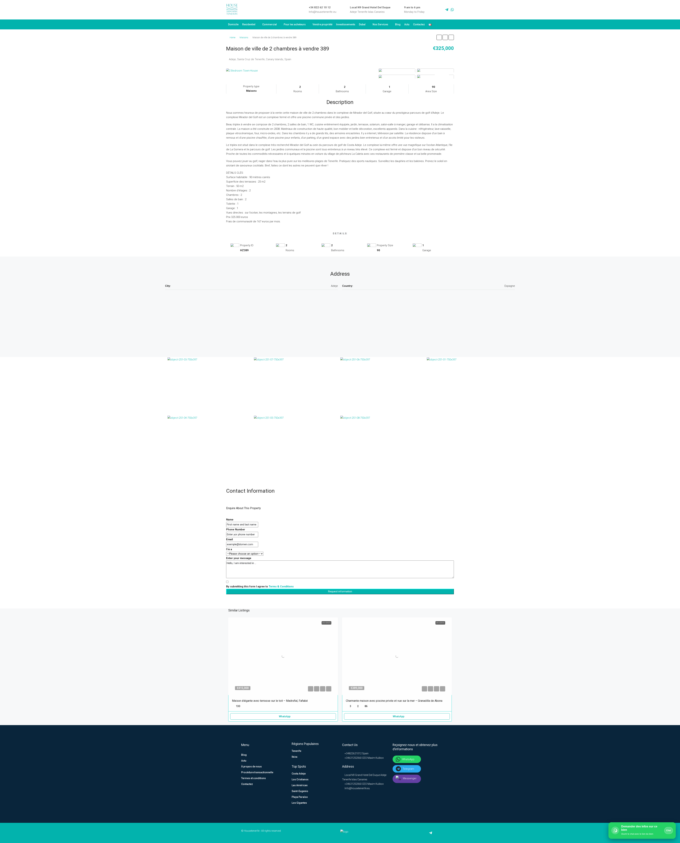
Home (232, 37)
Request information (340, 591)
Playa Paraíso (300, 797)
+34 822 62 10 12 (320, 7)
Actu (406, 24)
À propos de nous (251, 766)
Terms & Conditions (281, 586)
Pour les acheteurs (295, 24)
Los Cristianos (300, 779)
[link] (283, 656)
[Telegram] (446, 10)
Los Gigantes (299, 802)
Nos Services (380, 24)
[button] (439, 37)
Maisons (244, 37)
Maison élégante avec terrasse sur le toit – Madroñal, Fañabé (270, 700)
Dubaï (362, 24)
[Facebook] (431, 10)
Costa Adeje (299, 773)
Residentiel (248, 24)
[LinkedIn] (436, 10)
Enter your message (238, 558)
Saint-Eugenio (300, 791)
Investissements (345, 24)
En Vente (326, 623)
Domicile (233, 24)
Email (229, 539)
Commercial (269, 24)
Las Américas (300, 785)
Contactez (419, 24)
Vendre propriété (322, 24)
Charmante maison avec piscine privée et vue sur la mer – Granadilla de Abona (394, 700)
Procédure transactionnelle (257, 772)
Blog (398, 24)
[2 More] (435, 76)
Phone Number (235, 529)
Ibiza (294, 756)
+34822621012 (353, 753)
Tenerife (296, 751)
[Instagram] (441, 10)
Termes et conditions (253, 778)
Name (229, 519)
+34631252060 (353, 757)
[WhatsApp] (452, 10)
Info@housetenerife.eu (322, 11)
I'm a (229, 549)
